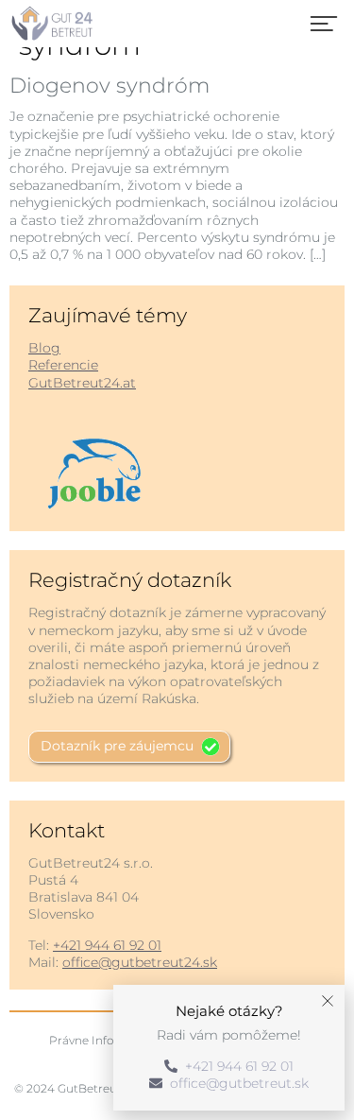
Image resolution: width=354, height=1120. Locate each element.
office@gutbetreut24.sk (139, 962)
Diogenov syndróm (109, 85)
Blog (44, 347)
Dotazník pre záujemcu (117, 745)
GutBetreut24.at (82, 382)
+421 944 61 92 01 (107, 945)
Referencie (63, 364)
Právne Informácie (101, 1040)
